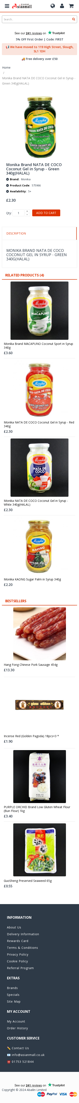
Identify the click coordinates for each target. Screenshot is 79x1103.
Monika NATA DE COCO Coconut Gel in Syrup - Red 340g (39, 424)
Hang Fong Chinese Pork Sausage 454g (31, 665)
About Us (14, 927)
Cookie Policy (17, 961)
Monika (26, 179)
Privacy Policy (17, 954)
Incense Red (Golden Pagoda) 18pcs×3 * (31, 736)
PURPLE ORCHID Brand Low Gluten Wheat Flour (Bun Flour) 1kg (37, 809)
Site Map (14, 1001)
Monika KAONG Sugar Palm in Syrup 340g (32, 579)
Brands (12, 988)
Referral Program (20, 968)
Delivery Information (23, 934)
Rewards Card (17, 941)
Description (16, 233)
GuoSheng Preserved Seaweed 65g (28, 881)
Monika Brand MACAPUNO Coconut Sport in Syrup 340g (38, 346)
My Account (16, 1021)
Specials (13, 995)
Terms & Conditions (22, 948)
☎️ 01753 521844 (20, 1062)
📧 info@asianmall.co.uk (26, 1055)
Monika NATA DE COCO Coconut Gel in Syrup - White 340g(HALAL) (36, 502)
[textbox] (39, 19)
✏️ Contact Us (18, 1048)
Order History (17, 1028)
